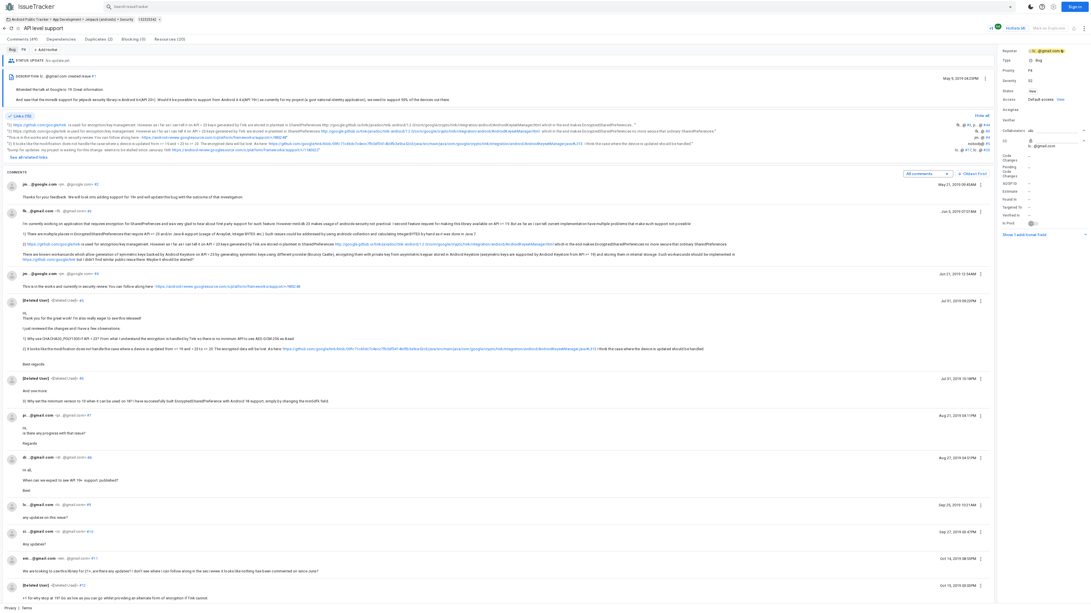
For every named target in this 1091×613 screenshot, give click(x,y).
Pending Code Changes (1010, 171)
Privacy (10, 608)
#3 (969, 125)
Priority (1008, 71)
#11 (94, 558)
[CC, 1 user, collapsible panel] (1057, 140)
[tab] (22, 39)
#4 (988, 137)
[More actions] (1084, 28)
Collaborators (1014, 131)
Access (1009, 100)
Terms (27, 608)
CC (1005, 141)
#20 (986, 150)
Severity (1009, 81)
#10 (89, 531)
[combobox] (560, 6)
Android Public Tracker (30, 20)
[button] (63, 300)
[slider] (998, 323)
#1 (93, 76)
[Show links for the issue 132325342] (159, 19)
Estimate (1010, 192)
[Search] (109, 6)
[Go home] (4, 28)
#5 (988, 144)
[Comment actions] (980, 184)
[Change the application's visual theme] (1030, 6)
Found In (1010, 199)
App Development (67, 20)
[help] (1042, 6)
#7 (88, 415)
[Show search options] (1010, 6)
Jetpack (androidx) (100, 20)
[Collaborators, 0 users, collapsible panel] (1057, 130)
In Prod (1008, 223)
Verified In (1011, 215)
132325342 (147, 20)
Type (1007, 60)
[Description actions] (985, 78)
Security (126, 20)
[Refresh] (11, 28)
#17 (968, 150)
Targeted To (1012, 207)
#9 (88, 505)
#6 (81, 378)
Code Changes (1010, 158)
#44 (986, 125)
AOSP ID (1010, 184)
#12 (82, 585)
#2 (96, 184)
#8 (89, 457)
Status (1008, 91)
